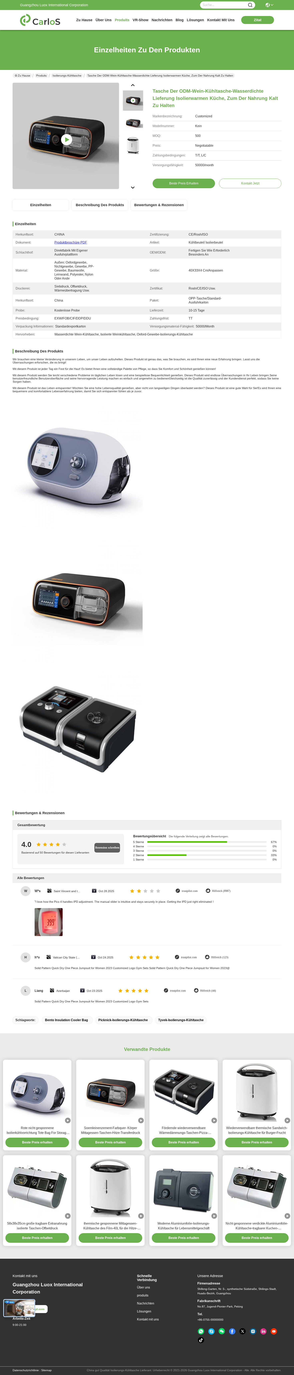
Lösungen (144, 1311)
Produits (41, 75)
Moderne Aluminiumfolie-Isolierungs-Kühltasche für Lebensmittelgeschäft (184, 1226)
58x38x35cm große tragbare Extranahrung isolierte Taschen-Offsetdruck (37, 1226)
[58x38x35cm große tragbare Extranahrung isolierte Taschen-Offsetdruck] (37, 1187)
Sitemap (46, 1370)
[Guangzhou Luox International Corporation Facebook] (232, 1331)
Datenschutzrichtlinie (26, 1370)
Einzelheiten (40, 205)
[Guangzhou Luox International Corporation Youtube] (273, 1331)
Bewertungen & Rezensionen (159, 205)
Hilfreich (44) (208, 990)
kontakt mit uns (221, 20)
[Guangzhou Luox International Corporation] (42, 20)
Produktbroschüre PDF (70, 242)
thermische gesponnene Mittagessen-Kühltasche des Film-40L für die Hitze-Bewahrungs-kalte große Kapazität (110, 1226)
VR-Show (140, 20)
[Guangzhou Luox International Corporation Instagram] (253, 1331)
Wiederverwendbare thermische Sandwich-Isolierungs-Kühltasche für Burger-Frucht (256, 1130)
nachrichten (162, 20)
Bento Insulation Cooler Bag (66, 1020)
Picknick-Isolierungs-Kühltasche (123, 1020)
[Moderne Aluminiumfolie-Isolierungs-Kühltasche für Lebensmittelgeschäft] (183, 1187)
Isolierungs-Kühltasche (67, 75)
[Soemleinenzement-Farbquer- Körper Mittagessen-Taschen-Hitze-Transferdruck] (110, 1091)
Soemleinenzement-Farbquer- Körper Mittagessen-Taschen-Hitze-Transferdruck (110, 1130)
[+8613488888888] (211, 1331)
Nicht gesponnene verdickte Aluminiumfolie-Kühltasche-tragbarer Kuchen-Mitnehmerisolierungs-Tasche (257, 1226)
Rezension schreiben (107, 847)
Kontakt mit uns (148, 1319)
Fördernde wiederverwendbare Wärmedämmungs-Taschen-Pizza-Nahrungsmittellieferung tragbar (183, 1130)
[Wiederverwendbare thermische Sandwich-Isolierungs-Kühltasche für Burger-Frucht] (257, 1091)
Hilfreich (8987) (221, 890)
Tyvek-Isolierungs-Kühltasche (181, 1020)
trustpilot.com (190, 890)
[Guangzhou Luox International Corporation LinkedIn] (263, 1331)
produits (122, 20)
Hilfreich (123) (219, 957)
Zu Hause (84, 20)
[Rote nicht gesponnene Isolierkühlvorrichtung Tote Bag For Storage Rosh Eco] (37, 1091)
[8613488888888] (201, 1331)
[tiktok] (201, 1340)
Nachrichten (145, 1303)
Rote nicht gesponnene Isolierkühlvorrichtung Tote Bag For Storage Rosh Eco (37, 1130)
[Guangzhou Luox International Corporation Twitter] (242, 1331)
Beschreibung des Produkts (100, 205)
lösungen (195, 20)
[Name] (250, 5)
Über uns (104, 20)
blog (180, 20)
